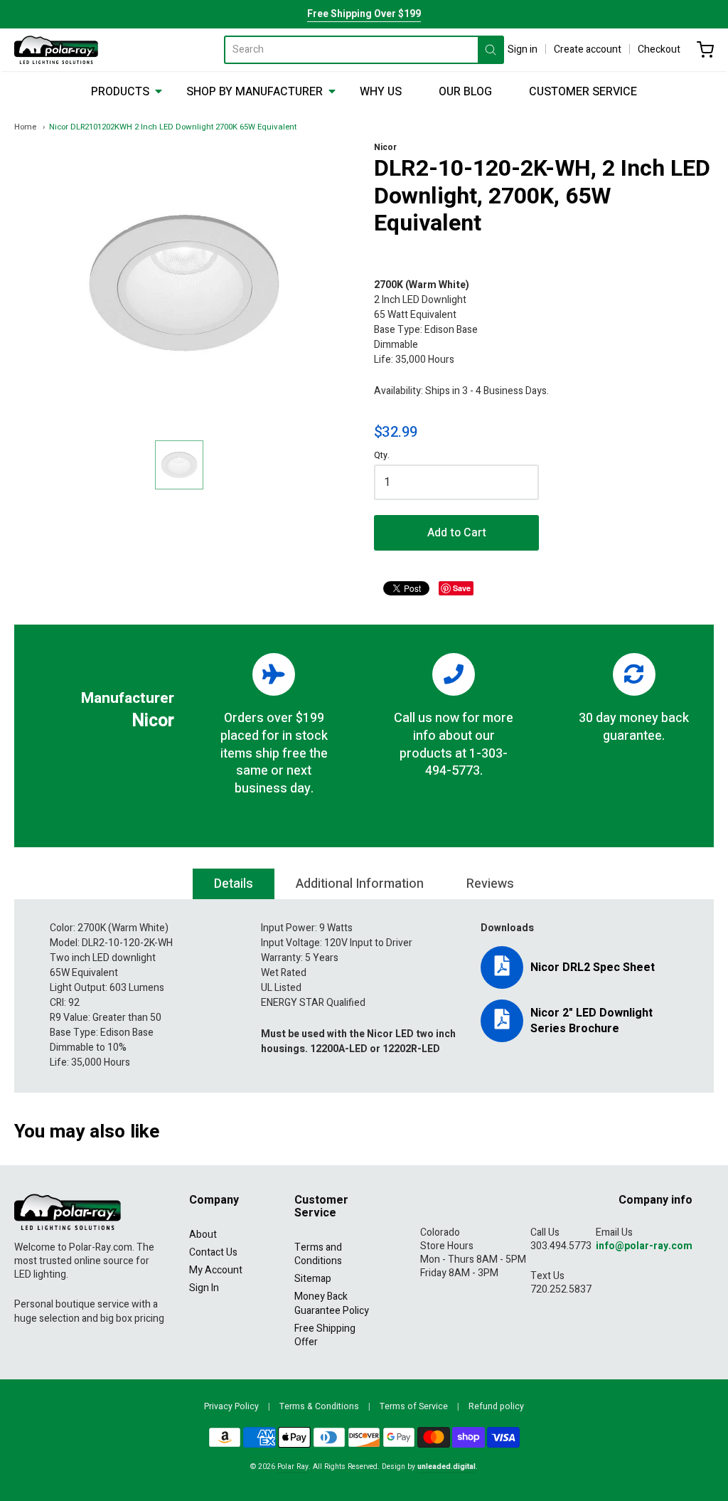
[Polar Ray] (56, 50)
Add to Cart (456, 532)
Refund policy (496, 1406)
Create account (587, 49)
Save (462, 588)
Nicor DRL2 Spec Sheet (592, 967)
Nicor (385, 147)
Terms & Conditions (319, 1406)
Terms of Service (414, 1406)
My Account (215, 1270)
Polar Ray (293, 1466)
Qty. (382, 456)
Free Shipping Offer (324, 1335)
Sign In (204, 1287)
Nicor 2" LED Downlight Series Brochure (591, 1020)
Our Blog (465, 91)
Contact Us (213, 1252)
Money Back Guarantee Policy (331, 1303)
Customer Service (583, 91)
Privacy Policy (231, 1406)
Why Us (381, 91)
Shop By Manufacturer (254, 91)
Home (25, 127)
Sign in (522, 49)
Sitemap (312, 1278)
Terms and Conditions (318, 1254)
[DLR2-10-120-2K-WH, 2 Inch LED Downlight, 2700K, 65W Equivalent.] (179, 464)
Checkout (659, 49)
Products (120, 91)
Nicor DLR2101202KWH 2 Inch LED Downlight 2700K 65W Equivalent (172, 127)
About (203, 1234)
